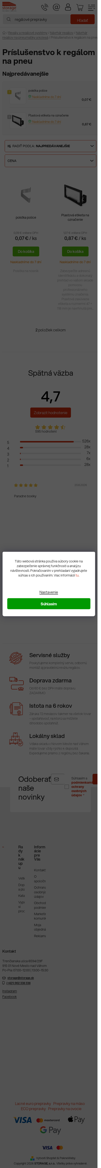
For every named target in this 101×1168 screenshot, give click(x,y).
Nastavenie (48, 592)
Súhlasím (49, 603)
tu (77, 575)
